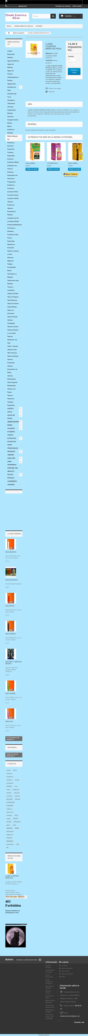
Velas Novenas (12, 300)
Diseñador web (79, 1022)
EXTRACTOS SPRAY (11, 443)
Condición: (49, 60)
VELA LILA (9, 721)
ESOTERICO (10, 802)
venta (8, 789)
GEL (17, 844)
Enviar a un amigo (55, 88)
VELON (8, 822)
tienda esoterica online (12, 892)
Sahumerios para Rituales (13, 282)
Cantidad (71, 56)
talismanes (10, 831)
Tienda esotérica (44, 1035)
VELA (16, 815)
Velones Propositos (11, 361)
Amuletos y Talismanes (11, 101)
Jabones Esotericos (10, 203)
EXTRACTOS (11, 438)
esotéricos (9, 777)
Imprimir (52, 91)
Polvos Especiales (11, 239)
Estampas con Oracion (12, 167)
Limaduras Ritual (13, 221)
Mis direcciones (64, 971)
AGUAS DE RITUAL (11, 416)
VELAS (9, 412)
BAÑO (17, 828)
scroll (59, 1020)
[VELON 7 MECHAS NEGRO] (10, 654)
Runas (9, 270)
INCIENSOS (11, 451)
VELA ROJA (9, 606)
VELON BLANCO (11, 580)
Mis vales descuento (66, 968)
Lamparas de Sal (13, 218)
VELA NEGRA (10, 634)
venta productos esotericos (13, 894)
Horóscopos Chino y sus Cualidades (50, 1016)
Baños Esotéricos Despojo (10, 130)
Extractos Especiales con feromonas (12, 175)
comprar (9, 773)
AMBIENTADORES (13, 422)
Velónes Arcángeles (11, 321)
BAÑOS (9, 425)
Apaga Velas (11, 84)
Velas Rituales (12, 307)
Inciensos (10, 188)
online (8, 770)
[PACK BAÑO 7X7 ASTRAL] (77, 151)
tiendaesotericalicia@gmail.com (70, 1016)
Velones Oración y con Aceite (12, 331)
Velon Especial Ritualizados (12, 384)
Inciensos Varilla (12, 198)
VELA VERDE (10, 693)
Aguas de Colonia (10, 72)
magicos (9, 809)
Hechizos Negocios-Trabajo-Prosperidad (11, 262)
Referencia (49, 53)
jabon (8, 825)
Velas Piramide (12, 317)
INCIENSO (9, 841)
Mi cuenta (63, 962)
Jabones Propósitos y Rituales (11, 211)
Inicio (9, 26)
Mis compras (63, 965)
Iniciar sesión (77, 6)
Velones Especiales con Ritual (12, 369)
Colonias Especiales (11, 154)
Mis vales (62, 976)
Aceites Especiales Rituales (11, 54)
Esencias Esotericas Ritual (13, 160)
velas (14, 825)
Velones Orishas (12, 356)
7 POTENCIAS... (53, 163)
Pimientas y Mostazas (11, 229)
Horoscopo (23, 924)
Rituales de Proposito (11, 246)
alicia (15, 770)
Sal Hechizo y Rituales (12, 275)
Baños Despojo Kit (12, 137)
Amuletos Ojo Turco (12, 95)
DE (7, 847)
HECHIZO (9, 799)
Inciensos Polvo (12, 192)
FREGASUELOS (12, 448)
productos (9, 783)
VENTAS (9, 786)
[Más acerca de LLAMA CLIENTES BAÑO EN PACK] (10, 868)
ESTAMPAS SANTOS (11, 433)
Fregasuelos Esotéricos (11, 183)
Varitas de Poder (12, 293)
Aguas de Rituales (10, 65)
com (15, 786)
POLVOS (10, 474)
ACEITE (15, 818)
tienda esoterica (10, 890)
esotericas (15, 789)
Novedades (12, 747)
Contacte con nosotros (63, 6)
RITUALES (10, 478)
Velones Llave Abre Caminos (12, 351)
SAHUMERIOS (12, 481)
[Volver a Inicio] (9, 33)
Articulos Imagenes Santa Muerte (12, 120)
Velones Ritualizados (11, 377)
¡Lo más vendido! (14, 534)
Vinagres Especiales (11, 403)
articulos (17, 793)
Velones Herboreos (10, 397)
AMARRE (9, 828)
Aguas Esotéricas (13, 61)
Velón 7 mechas (12, 346)
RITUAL (17, 799)
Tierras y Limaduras (10, 288)
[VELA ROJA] (10, 598)
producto (9, 796)
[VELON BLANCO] (10, 572)
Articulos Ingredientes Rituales (11, 110)
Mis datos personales (66, 974)
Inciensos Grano (12, 195)
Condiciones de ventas (23, 26)
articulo (17, 796)
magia (8, 818)
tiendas (8, 793)
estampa (9, 815)
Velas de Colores (13, 303)
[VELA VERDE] (10, 685)
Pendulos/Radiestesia (14, 225)
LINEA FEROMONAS (11, 463)
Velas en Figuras (12, 297)
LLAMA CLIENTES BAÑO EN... (12, 877)
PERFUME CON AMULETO (12, 469)
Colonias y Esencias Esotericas (10, 146)
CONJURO (9, 806)
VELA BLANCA (10, 552)
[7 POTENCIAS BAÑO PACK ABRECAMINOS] (56, 151)
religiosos (9, 835)
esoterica (9, 780)
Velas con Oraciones (10, 311)
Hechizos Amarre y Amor (13, 252)
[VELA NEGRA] (10, 626)
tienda (17, 780)
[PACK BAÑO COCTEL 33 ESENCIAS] (35, 151)
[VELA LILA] (10, 713)
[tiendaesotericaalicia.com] (17, 17)
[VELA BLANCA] (10, 544)
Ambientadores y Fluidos (13, 78)
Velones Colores (12, 326)
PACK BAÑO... (31, 163)
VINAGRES (11, 484)
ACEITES (10, 408)
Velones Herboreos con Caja (12, 340)
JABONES (10, 455)
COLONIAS (11, 428)
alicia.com (9, 812)
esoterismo (10, 844)
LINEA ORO (11, 458)
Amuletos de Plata (11, 88)
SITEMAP (39, 26)
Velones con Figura (11, 390)
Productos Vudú (12, 234)
